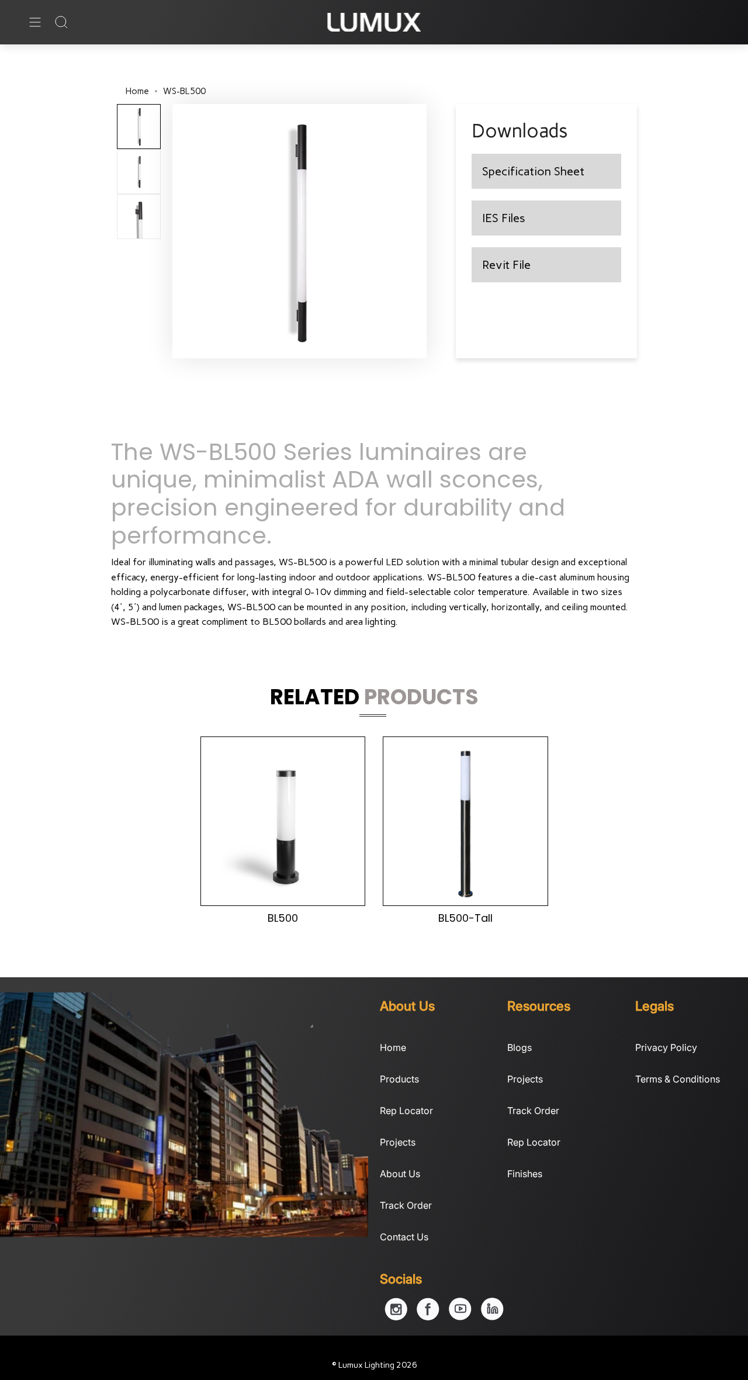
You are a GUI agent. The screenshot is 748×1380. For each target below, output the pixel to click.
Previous (172, 231)
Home (137, 91)
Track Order (406, 1205)
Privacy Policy (666, 1047)
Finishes (524, 1174)
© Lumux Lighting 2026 (374, 1365)
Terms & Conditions (677, 1079)
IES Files (503, 218)
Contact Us (404, 1237)
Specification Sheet (533, 171)
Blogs (519, 1047)
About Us (400, 1174)
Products (399, 1079)
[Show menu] (35, 22)
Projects (397, 1142)
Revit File (506, 265)
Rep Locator (406, 1110)
